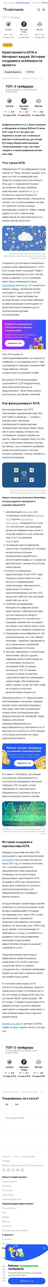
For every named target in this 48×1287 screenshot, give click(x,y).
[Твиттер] (13, 1170)
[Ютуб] (18, 1170)
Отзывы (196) (39, 37)
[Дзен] (22, 1170)
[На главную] (13, 9)
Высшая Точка (24, 30)
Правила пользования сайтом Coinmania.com (22, 1165)
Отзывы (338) (8, 37)
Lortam (8, 29)
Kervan (40, 29)
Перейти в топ (14, 343)
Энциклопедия (28, 1156)
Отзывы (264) (24, 37)
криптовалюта (14, 72)
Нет (17, 1104)
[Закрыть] (44, 1248)
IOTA (31, 72)
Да (6, 1104)
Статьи (16, 1156)
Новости (6, 1156)
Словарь (6, 1161)
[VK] (3, 1170)
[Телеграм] (8, 1170)
